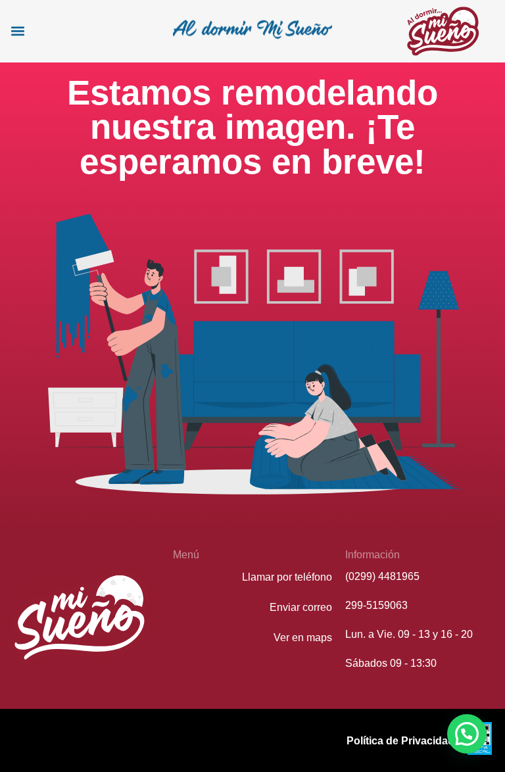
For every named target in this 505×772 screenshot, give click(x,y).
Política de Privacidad (400, 740)
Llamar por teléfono (287, 577)
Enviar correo (301, 607)
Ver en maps (303, 637)
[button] (17, 31)
